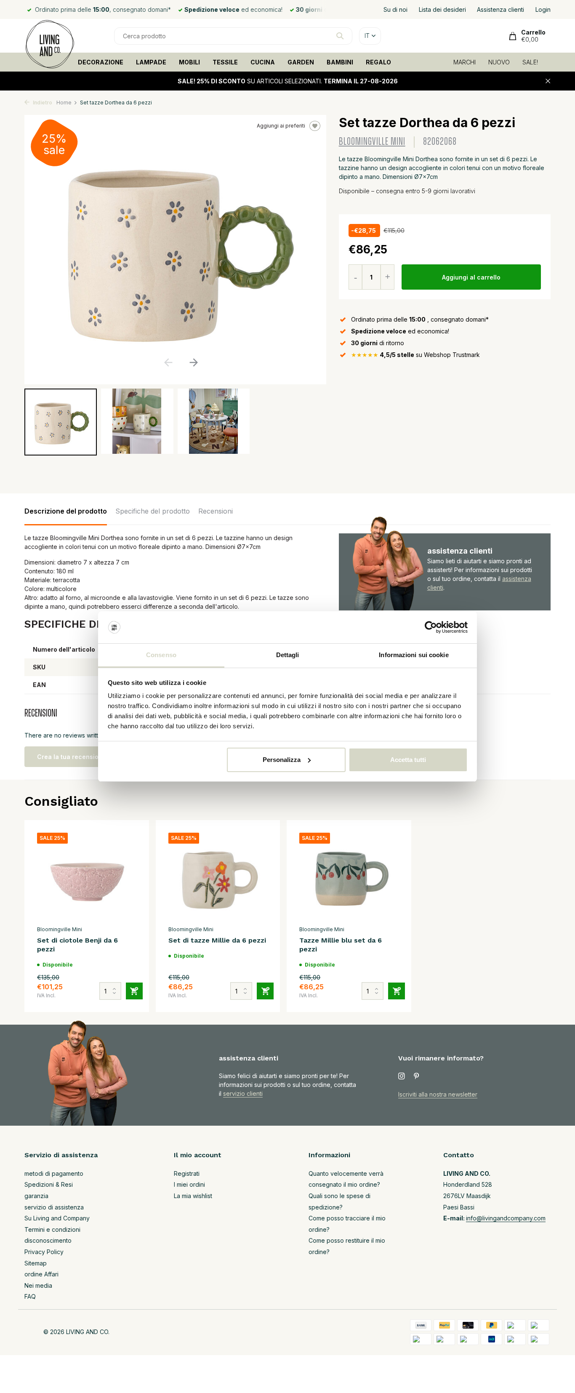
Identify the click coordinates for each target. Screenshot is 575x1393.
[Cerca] (340, 36)
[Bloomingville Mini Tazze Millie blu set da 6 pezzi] (349, 877)
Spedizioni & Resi (48, 1184)
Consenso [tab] (161, 654)
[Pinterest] (416, 1076)
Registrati (187, 1173)
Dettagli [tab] (287, 654)
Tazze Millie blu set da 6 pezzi (340, 944)
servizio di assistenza (54, 1207)
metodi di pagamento (53, 1173)
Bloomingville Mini (372, 141)
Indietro (42, 102)
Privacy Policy (44, 1251)
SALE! (530, 62)
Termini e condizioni (52, 1229)
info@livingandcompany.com (506, 1218)
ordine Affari (41, 1274)
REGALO (378, 62)
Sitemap (35, 1263)
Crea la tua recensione (71, 756)
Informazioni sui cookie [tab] (413, 654)
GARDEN (301, 62)
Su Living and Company (57, 1218)
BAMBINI (340, 62)
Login (543, 9)
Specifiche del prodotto (152, 511)
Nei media (38, 1285)
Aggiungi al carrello (471, 277)
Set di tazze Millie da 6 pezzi (217, 940)
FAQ (30, 1296)
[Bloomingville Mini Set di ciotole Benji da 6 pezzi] (86, 877)
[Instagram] (401, 1076)
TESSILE (225, 62)
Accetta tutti (408, 759)
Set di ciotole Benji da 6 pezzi (77, 944)
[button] (193, 362)
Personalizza (282, 759)
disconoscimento (48, 1240)
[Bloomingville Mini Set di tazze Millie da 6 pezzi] (218, 877)
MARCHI (464, 62)
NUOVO (499, 62)
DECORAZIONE (100, 62)
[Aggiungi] (134, 991)
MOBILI (189, 62)
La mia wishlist (193, 1195)
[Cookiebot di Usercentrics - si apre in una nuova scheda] (431, 627)
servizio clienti (243, 1093)
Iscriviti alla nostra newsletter (437, 1094)
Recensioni (215, 511)
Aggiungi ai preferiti (281, 126)
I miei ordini (189, 1184)
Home (64, 102)
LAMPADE (151, 62)
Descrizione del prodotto (65, 511)
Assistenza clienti (500, 9)
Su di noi (395, 9)
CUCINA (262, 62)
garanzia (36, 1195)
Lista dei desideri (442, 9)
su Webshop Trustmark (415, 354)
